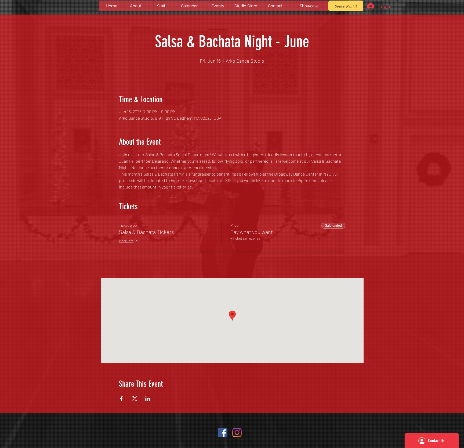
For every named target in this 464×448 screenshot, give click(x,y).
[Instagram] (237, 432)
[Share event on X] (134, 398)
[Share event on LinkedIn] (147, 398)
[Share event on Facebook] (121, 398)
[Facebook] (222, 432)
